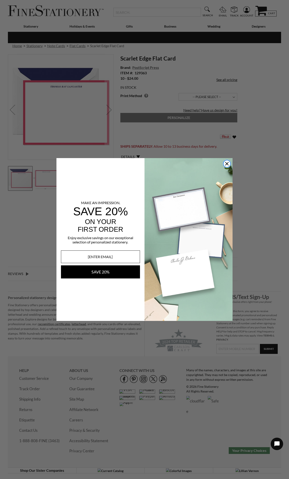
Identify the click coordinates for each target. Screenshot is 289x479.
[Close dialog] (227, 164)
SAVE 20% (100, 271)
